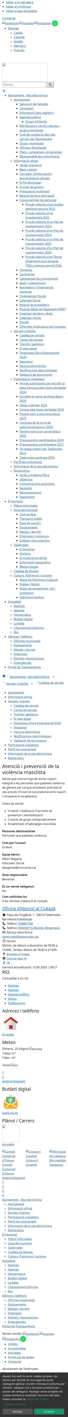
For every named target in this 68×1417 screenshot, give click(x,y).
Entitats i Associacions (23, 1318)
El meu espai (22, 719)
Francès (19, 50)
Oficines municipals (21, 1300)
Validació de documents (30, 741)
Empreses (15, 1313)
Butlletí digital (17, 1278)
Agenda (13, 990)
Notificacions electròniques (32, 736)
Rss (10, 1291)
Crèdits (13, 1344)
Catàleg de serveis (51, 683)
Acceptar (49, 1411)
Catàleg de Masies (20, 1252)
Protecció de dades (21, 1357)
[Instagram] (43, 23)
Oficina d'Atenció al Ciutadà (28, 908)
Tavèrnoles (15, 1248)
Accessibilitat (17, 1348)
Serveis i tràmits (17, 684)
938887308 (25, 924)
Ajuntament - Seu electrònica (30, 677)
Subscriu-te (10, 1113)
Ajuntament (16, 693)
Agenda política (18, 994)
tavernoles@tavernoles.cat (20, 937)
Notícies (13, 986)
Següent (19, 1081)
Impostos (20, 728)
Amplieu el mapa (18, 954)
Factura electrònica (27, 732)
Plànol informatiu (20, 1239)
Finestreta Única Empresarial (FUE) (37, 723)
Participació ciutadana (23, 745)
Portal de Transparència (18, 1326)
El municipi (9, 1235)
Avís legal (14, 1353)
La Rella (13, 1283)
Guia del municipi (20, 1243)
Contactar (9, 18)
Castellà (19, 37)
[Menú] (4, 91)
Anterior (8, 1081)
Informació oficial (20, 697)
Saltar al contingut (18, 7)
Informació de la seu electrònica (30, 754)
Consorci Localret (32, 1162)
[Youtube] (26, 23)
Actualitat (8, 1261)
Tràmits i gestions (26, 714)
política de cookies (37, 1399)
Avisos (12, 999)
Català (18, 33)
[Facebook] (10, 23)
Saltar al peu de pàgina (21, 11)
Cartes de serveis (25, 710)
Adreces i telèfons (14, 1296)
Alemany (20, 46)
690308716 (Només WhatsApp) (39, 928)
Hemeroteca (16, 1274)
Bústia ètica (16, 758)
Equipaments (17, 1304)
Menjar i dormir (19, 1309)
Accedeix (8, 1035)
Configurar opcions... (15, 1404)
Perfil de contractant (22, 749)
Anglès (18, 41)
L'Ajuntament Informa (23, 1287)
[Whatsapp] (55, 23)
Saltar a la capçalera (19, 2)
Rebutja (17, 1411)
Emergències (17, 1322)
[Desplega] (53, 677)
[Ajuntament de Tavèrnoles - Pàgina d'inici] (25, 72)
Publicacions (16, 1003)
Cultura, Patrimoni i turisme (27, 1256)
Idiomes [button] (13, 28)
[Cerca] (50, 84)
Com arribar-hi (17, 958)
